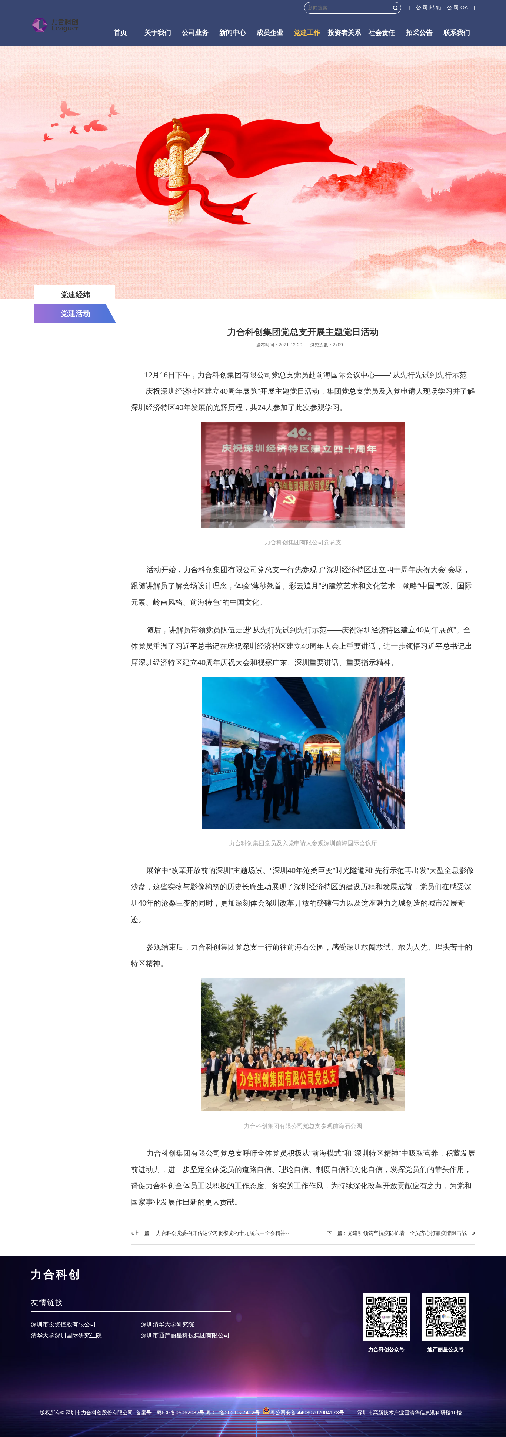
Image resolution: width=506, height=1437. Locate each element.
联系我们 (456, 32)
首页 (120, 32)
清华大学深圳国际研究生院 (66, 1335)
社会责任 (382, 32)
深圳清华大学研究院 (167, 1324)
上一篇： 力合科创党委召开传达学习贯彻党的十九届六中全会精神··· (212, 1233)
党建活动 (75, 313)
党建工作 (307, 32)
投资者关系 (344, 32)
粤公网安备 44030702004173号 (307, 1413)
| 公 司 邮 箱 (428, 7)
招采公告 (419, 32)
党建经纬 (75, 295)
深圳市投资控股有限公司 (63, 1324)
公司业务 (195, 32)
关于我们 (157, 32)
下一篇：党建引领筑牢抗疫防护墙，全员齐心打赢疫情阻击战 (399, 1233)
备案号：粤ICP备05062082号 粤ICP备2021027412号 (198, 1413)
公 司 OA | (461, 7)
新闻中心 (232, 32)
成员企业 (270, 32)
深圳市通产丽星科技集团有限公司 (185, 1335)
